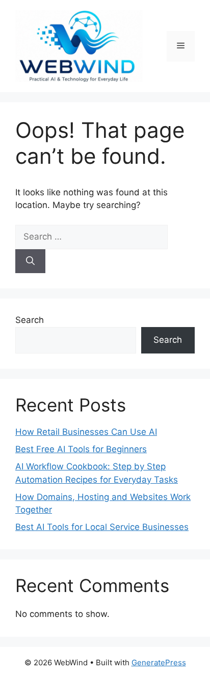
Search (29, 320)
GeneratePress (159, 662)
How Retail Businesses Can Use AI (86, 432)
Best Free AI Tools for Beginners (81, 449)
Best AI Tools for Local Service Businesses (102, 527)
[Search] (30, 261)
